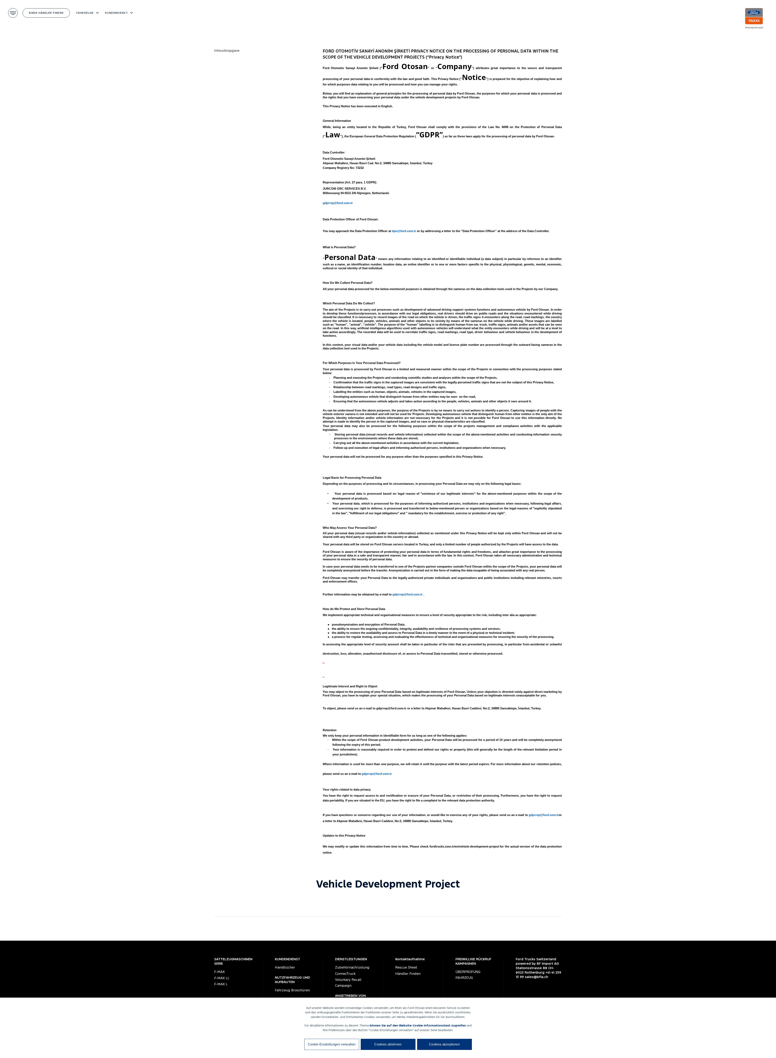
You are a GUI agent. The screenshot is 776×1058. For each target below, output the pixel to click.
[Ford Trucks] (756, 18)
